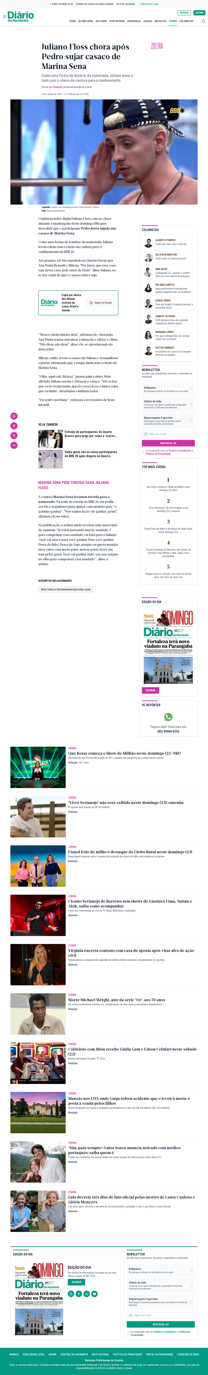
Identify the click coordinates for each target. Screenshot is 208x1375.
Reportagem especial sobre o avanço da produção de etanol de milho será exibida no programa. (116, 856)
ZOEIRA (173, 21)
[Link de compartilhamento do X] (14, 435)
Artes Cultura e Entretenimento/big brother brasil (65, 589)
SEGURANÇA (134, 21)
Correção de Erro (188, 1354)
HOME (72, 21)
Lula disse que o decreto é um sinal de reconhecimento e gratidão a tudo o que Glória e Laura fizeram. (119, 1206)
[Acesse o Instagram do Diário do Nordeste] (71, 1294)
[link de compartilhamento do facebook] (14, 425)
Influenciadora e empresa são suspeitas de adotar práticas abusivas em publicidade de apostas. (116, 959)
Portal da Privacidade (159, 1354)
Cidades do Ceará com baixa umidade (95, 4)
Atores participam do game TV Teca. (86, 1058)
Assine (53, 1354)
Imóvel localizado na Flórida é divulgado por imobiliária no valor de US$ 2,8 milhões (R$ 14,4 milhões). (119, 1107)
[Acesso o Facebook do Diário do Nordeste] (79, 1294)
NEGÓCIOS (160, 21)
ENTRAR (184, 12)
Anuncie (14, 1354)
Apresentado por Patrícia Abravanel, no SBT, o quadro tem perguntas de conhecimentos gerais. (116, 757)
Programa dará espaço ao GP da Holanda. (89, 807)
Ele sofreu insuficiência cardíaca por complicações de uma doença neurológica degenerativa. (115, 1004)
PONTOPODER (116, 21)
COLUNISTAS (186, 21)
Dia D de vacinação (125, 4)
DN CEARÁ (101, 21)
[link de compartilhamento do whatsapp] (14, 416)
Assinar (150, 690)
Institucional (100, 1354)
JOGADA (147, 21)
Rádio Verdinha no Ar (62, 4)
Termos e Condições (180, 450)
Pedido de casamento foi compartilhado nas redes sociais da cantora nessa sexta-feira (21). (115, 1157)
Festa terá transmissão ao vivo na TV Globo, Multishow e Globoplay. (102, 910)
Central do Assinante (74, 1354)
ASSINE (199, 12)
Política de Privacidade (158, 453)
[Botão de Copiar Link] (14, 445)
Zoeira (157, 46)
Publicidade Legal (149, 4)
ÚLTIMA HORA (85, 21)
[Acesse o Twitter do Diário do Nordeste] (86, 1294)
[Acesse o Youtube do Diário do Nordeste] (94, 1294)
